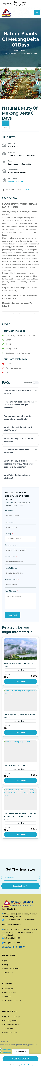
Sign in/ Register (20, 5)
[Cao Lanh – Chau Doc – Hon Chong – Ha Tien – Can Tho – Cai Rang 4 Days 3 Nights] (20, 799)
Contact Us (8, 972)
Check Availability (20, 1059)
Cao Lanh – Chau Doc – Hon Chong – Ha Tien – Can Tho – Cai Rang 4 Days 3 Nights (20, 816)
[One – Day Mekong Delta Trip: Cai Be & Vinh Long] (20, 700)
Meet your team (10, 993)
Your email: (10, 522)
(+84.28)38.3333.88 (12, 938)
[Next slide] (37, 83)
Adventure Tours (10, 1032)
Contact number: (12, 545)
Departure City (13, 143)
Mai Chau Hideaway (12, 1017)
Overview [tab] (10, 190)
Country (9, 534)
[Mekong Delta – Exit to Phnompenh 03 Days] (20, 649)
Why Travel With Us (11, 969)
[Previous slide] (3, 83)
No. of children (11, 568)
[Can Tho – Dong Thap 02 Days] (20, 751)
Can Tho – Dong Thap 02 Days (16, 765)
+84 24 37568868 (27, 920)
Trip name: (10, 503)
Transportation (13, 170)
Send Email (12, 615)
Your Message (11, 591)
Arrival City (12, 152)
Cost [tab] (19, 190)
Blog (6, 965)
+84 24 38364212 (11, 920)
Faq (15, 2)
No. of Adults (11, 557)
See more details (19, 670)
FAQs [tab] (27, 190)
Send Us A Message (27, 1065)
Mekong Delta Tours (16, 181)
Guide (10, 161)
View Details (20, 681)
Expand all (28, 383)
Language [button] (6, 3)
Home (15, 51)
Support (23, 2)
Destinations (12, 178)
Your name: (10, 511)
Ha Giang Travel (10, 1021)
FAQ (5, 961)
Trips (23, 51)
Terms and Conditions (12, 1000)
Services (7, 996)
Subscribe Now (19, 886)
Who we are (9, 989)
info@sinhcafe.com (12, 943)
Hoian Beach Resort (12, 1025)
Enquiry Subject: (12, 579)
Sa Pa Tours (9, 1028)
